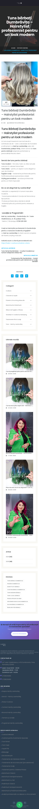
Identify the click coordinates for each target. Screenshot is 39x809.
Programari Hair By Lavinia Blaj (12, 723)
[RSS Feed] (25, 802)
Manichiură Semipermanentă (12, 777)
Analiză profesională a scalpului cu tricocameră (19, 794)
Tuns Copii (5, 745)
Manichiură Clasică (8, 773)
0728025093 (6, 676)
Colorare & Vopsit (11, 296)
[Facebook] (14, 802)
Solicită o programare (19, 634)
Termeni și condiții (8, 718)
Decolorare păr (7, 756)
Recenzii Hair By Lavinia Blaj (11, 712)
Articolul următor (31, 255)
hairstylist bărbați (13, 586)
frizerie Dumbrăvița (13, 583)
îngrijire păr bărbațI (13, 607)
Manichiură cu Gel (8, 780)
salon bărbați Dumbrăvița (15, 604)
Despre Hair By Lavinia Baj (10, 691)
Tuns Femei (6, 742)
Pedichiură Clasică (8, 784)
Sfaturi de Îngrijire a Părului (14, 310)
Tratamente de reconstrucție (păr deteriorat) (18, 763)
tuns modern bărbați (13, 592)
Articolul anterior (8, 248)
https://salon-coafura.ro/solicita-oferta (15, 243)
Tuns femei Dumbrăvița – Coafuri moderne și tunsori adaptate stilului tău (17, 252)
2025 (9, 557)
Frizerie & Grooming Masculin (15, 300)
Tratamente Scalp (8, 766)
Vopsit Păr (5, 749)
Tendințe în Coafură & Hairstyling (16, 315)
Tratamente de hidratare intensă (13, 759)
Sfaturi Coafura (22, 48)
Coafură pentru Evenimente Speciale (15, 738)
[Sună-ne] (19, 805)
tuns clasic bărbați (13, 595)
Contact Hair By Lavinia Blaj (11, 707)
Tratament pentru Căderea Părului (14, 770)
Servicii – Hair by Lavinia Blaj (11, 697)
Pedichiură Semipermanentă (12, 787)
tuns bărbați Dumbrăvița (15, 581)
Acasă (13, 48)
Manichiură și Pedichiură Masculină (14, 791)
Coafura (8, 291)
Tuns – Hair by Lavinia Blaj (14, 324)
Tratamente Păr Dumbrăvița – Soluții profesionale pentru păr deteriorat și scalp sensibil (22, 259)
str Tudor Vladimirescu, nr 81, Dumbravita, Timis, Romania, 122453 (18, 663)
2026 (9, 561)
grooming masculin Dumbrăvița (17, 601)
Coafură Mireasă (8, 734)
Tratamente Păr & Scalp (13, 319)
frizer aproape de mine (14, 598)
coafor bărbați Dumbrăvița (16, 589)
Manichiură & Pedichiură (13, 305)
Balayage (5, 752)
